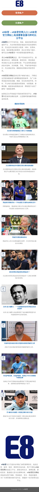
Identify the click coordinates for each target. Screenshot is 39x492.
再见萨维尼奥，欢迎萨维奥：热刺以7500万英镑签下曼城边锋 (19, 376)
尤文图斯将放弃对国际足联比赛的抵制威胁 (19, 165)
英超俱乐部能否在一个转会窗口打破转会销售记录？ (19, 202)
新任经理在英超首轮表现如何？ (19, 272)
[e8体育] (19, 3)
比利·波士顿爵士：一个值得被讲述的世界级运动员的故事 (19, 307)
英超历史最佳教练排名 (19, 237)
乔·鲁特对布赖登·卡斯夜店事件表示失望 (19, 412)
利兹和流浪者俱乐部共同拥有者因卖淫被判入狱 (19, 343)
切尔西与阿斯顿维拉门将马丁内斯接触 (19, 131)
